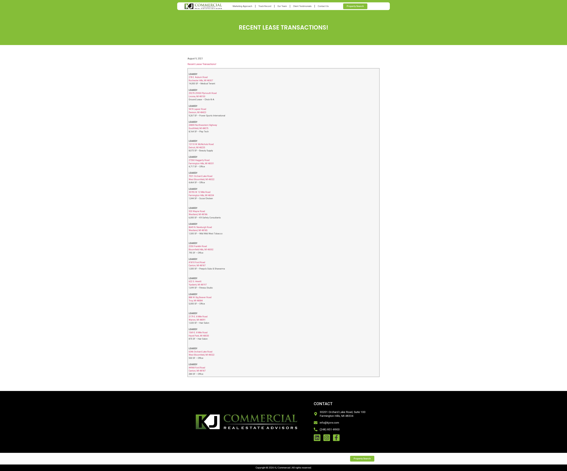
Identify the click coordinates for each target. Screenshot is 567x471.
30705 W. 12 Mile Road (199, 192)
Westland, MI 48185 (198, 230)
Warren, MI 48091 (197, 320)
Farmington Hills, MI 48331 (201, 163)
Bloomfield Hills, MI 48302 (201, 249)
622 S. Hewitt (195, 281)
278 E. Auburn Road (198, 77)
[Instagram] (326, 437)
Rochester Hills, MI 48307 (201, 80)
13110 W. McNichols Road (201, 144)
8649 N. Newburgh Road (200, 227)
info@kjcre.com (329, 422)
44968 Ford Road (197, 367)
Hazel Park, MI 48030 (199, 336)
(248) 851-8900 (330, 429)
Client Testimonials (302, 6)
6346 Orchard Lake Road (200, 352)
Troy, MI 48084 (196, 300)
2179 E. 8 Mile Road (198, 316)
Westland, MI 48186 (198, 214)
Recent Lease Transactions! (202, 64)
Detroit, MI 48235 (197, 147)
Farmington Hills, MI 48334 (201, 195)
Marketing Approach (242, 6)
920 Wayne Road (197, 211)
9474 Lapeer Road (197, 109)
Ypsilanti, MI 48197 (198, 284)
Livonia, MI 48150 (197, 96)
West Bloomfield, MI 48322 (201, 179)
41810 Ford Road (197, 262)
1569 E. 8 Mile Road (198, 332)
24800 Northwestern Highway (203, 125)
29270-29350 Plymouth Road (203, 93)
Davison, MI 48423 (197, 112)
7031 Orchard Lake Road (200, 176)
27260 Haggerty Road (199, 160)
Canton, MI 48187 (197, 265)
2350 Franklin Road (198, 246)
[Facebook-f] (336, 437)
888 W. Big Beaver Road (200, 297)
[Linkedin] (317, 437)
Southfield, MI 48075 (198, 128)
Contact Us (323, 6)
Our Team (282, 6)
